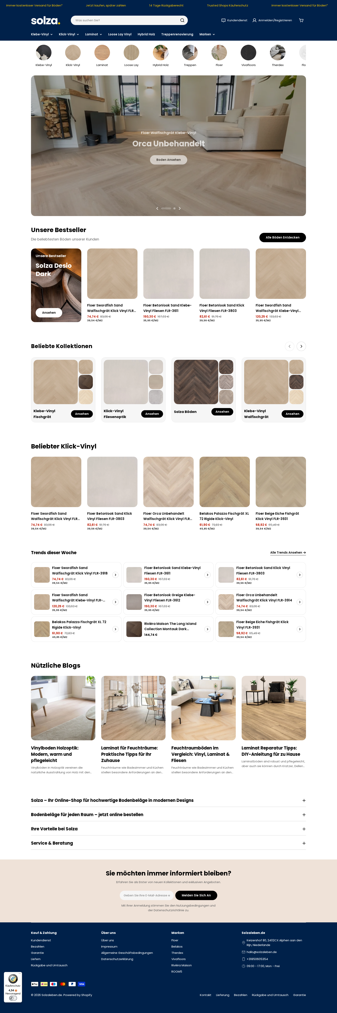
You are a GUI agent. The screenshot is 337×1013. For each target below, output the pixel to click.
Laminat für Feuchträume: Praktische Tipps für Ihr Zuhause (129, 754)
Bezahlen (240, 995)
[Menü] (19, 974)
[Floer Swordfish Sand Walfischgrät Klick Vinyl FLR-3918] (112, 273)
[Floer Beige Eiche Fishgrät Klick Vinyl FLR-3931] (281, 482)
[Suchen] (182, 20)
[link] (86, 367)
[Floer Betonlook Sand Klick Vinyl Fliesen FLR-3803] (225, 273)
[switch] (13, 998)
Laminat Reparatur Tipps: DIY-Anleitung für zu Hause (271, 751)
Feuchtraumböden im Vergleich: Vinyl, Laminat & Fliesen (200, 754)
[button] (166, 208)
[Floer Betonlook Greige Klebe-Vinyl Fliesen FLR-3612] (134, 602)
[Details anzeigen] (115, 575)
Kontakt (205, 995)
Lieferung (222, 995)
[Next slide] (179, 208)
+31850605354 (257, 959)
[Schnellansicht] (132, 257)
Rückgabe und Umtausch (270, 995)
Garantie (299, 995)
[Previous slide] (157, 208)
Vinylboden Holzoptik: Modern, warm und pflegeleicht (55, 754)
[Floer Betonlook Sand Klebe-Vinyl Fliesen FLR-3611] (168, 273)
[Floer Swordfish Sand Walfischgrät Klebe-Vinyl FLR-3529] (281, 273)
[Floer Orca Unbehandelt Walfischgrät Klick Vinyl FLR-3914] (168, 482)
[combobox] (129, 20)
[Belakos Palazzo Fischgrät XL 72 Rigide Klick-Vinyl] (225, 482)
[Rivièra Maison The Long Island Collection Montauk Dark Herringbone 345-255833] (134, 629)
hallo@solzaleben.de (262, 952)
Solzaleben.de (52, 995)
